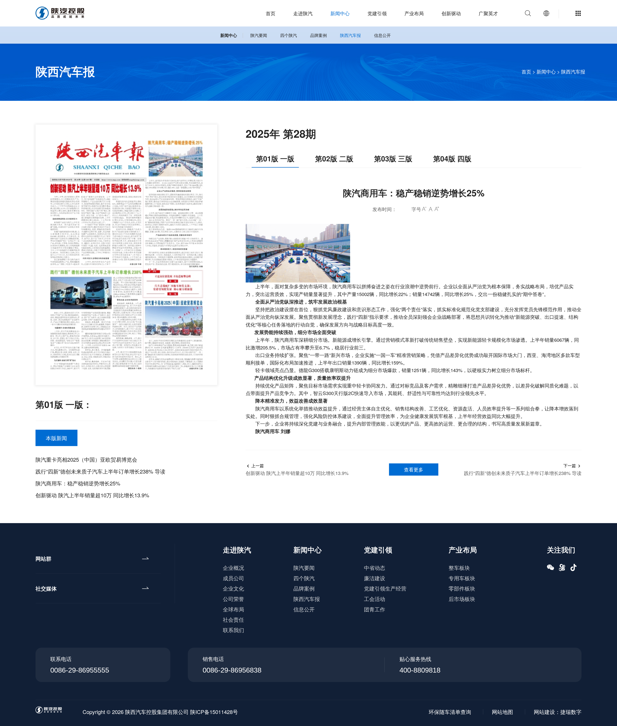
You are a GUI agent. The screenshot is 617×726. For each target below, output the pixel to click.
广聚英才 (488, 13)
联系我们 (233, 630)
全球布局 (233, 609)
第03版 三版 (393, 158)
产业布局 (414, 13)
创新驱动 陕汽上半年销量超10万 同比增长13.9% (92, 495)
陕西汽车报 (350, 35)
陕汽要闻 (258, 35)
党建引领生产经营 (385, 588)
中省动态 (374, 567)
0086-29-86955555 (79, 670)
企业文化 (233, 588)
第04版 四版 (452, 158)
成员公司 (233, 578)
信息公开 (382, 35)
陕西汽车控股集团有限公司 (157, 711)
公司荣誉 (233, 598)
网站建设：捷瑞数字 (557, 711)
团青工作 (374, 609)
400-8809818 (419, 670)
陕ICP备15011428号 (214, 711)
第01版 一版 (275, 158)
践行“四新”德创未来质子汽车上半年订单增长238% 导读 (100, 471)
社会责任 (233, 619)
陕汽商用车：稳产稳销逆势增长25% (78, 483)
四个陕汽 (288, 35)
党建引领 (377, 13)
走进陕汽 (303, 13)
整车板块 (459, 567)
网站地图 (502, 711)
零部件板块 (462, 588)
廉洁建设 (374, 578)
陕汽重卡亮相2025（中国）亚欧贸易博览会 (86, 459)
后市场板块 (462, 598)
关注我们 (561, 549)
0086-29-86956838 (232, 670)
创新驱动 (451, 13)
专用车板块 (462, 578)
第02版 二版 (334, 158)
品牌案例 (318, 35)
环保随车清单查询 (450, 711)
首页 (270, 13)
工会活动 (374, 598)
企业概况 (233, 567)
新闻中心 (340, 13)
